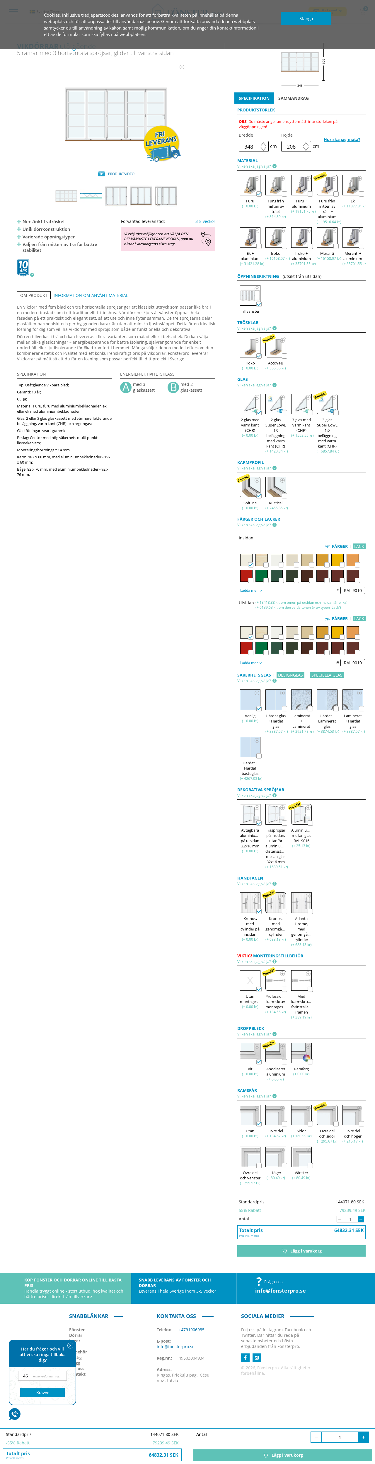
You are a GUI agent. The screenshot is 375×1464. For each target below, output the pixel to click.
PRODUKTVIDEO (121, 173)
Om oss (76, 1368)
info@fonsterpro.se (280, 1290)
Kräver (42, 1392)
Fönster (77, 1329)
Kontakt (77, 1374)
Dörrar (75, 1335)
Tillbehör (78, 1352)
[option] (116, 114)
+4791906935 (191, 1329)
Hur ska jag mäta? (342, 139)
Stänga (306, 18)
